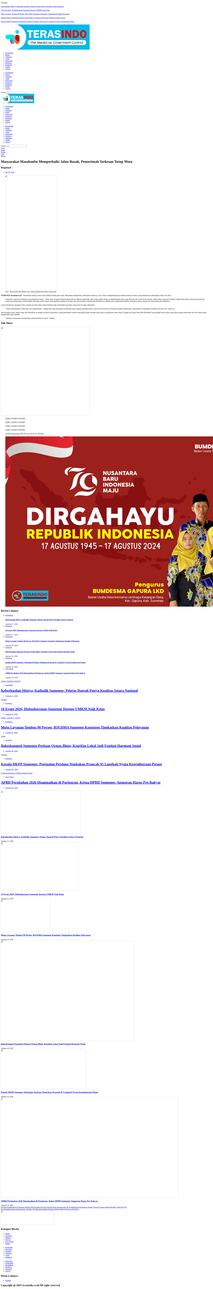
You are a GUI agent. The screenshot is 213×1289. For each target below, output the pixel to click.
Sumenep (8, 647)
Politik (7, 67)
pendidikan (9, 615)
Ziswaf (7, 69)
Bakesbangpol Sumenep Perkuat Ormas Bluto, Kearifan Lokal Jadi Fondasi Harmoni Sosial (33, 18)
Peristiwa (8, 63)
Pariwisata (9, 61)
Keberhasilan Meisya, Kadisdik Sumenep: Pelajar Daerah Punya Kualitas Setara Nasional (32, 6)
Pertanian (8, 65)
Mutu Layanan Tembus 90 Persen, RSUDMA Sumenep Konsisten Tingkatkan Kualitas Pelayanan (35, 14)
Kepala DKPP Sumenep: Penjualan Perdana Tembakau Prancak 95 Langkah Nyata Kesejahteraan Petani (37, 21)
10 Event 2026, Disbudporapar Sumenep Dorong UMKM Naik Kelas (25, 10)
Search (3, 92)
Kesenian (8, 626)
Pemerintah (9, 53)
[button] (3, 148)
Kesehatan (9, 637)
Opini (7, 59)
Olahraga (8, 57)
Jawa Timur (9, 669)
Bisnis (7, 55)
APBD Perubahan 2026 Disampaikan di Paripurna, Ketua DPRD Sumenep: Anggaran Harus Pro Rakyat (45, 673)
